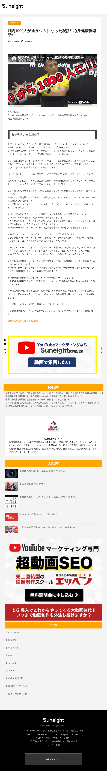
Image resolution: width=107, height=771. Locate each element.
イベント (12, 663)
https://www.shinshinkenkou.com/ (23, 321)
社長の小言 (13, 648)
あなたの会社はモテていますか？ (32, 484)
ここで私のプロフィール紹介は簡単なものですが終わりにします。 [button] (39, 304)
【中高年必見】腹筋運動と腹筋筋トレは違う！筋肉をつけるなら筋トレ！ (37, 399)
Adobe (11, 671)
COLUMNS (13, 632)
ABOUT (31, 734)
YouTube (42, 734)
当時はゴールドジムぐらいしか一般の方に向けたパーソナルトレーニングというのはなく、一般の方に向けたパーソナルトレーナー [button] (51, 146)
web (10, 655)
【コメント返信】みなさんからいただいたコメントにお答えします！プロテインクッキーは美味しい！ (51, 403)
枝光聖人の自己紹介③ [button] (25, 134)
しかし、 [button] (33, 167)
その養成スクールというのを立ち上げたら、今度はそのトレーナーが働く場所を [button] (51, 269)
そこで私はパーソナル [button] (51, 206)
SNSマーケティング (17, 686)
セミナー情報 (53, 745)
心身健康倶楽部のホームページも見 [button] (51, 312)
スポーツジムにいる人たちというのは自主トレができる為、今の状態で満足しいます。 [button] (48, 214)
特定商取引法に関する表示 (65, 741)
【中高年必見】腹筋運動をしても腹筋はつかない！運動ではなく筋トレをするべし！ (43, 396)
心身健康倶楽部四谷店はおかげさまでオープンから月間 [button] (51, 282)
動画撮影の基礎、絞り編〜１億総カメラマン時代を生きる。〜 (43, 471)
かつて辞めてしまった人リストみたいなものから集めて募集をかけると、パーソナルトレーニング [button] (51, 222)
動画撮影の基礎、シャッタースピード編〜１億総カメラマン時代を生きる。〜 (49, 497)
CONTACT (51, 738)
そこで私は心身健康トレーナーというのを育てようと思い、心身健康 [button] (51, 262)
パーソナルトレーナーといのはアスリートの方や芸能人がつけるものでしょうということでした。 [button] (51, 176)
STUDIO (76, 734)
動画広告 (12, 640)
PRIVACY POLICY (39, 741)
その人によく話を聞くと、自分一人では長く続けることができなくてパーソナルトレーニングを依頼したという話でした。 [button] (51, 199)
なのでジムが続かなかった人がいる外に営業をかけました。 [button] (36, 217)
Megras (65, 734)
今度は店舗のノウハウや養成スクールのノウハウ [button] (51, 294)
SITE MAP (65, 738)
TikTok (54, 734)
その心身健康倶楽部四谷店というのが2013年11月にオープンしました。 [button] (41, 278)
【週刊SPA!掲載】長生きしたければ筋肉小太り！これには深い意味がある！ (39, 406)
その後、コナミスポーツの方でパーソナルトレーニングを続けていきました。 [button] (44, 234)
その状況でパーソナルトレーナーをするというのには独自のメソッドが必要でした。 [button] (47, 254)
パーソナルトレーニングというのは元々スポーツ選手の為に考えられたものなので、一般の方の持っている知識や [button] (51, 249)
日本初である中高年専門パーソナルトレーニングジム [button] (47, 115)
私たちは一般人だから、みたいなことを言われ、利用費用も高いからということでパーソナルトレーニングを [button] (51, 182)
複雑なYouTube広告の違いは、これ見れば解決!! (38, 514)
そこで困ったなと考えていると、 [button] (51, 192)
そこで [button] (51, 162)
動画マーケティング (17, 694)
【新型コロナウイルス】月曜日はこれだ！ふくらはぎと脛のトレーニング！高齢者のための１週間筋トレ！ (53, 393)
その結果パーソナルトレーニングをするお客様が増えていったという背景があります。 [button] (48, 227)
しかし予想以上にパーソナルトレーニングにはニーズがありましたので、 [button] (51, 239)
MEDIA (39, 738)
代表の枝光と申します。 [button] (19, 119)
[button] (52, 123)
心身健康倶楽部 (14, 22)
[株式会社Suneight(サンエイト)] (12, 8)
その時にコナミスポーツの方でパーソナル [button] (51, 152)
